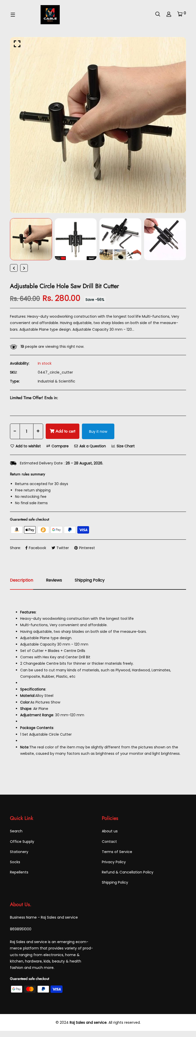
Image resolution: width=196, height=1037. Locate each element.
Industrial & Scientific (56, 381)
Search (16, 831)
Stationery (19, 851)
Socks (15, 862)
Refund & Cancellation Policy (127, 872)
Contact (109, 841)
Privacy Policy (114, 862)
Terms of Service (117, 851)
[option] (98, 125)
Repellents (19, 872)
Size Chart (125, 446)
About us (110, 831)
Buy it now (98, 431)
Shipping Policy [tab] (90, 580)
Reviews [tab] (54, 580)
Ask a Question (92, 446)
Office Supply (22, 841)
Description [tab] (21, 580)
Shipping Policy (115, 882)
